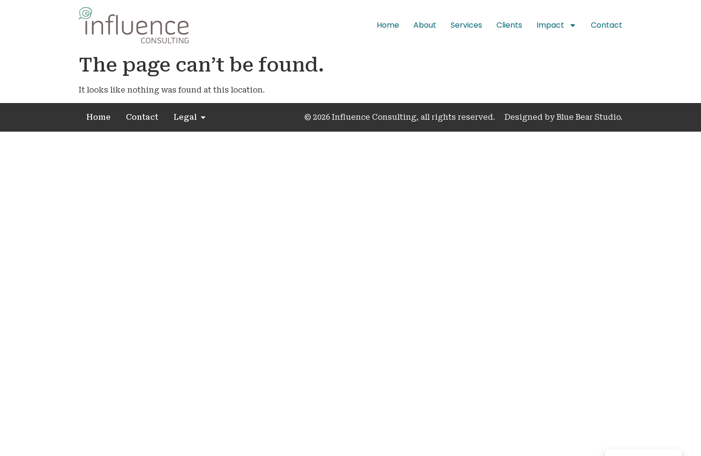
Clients (509, 25)
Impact (550, 25)
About (424, 25)
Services (466, 25)
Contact (606, 25)
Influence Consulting (373, 117)
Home (388, 25)
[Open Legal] (203, 117)
